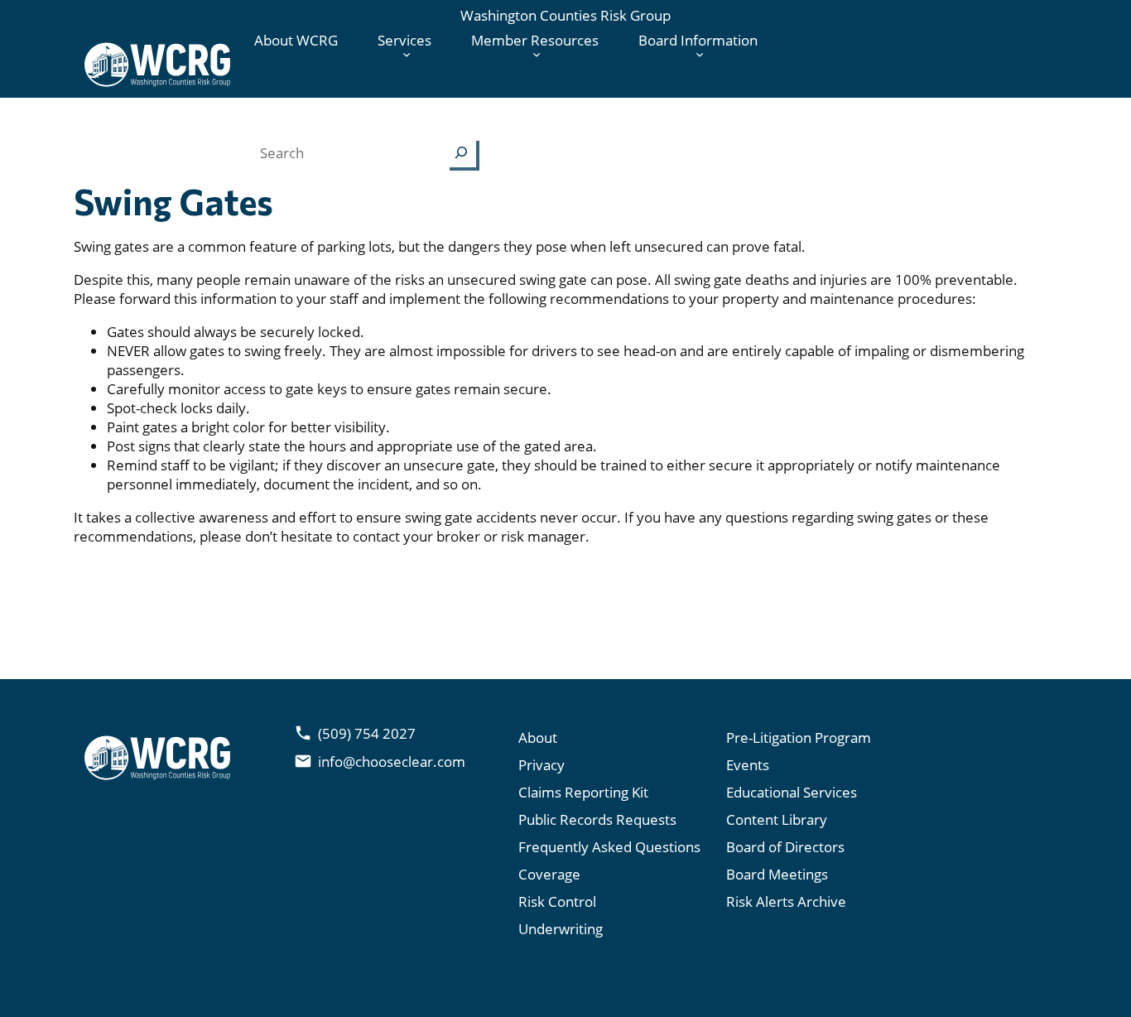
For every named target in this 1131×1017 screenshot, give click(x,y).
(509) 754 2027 (367, 733)
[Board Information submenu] (699, 54)
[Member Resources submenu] (536, 54)
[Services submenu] (406, 54)
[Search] (461, 152)
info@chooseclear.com (391, 761)
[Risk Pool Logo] (157, 64)
